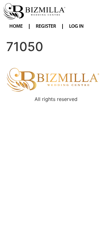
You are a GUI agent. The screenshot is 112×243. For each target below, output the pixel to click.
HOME (16, 26)
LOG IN (76, 26)
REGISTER (46, 26)
